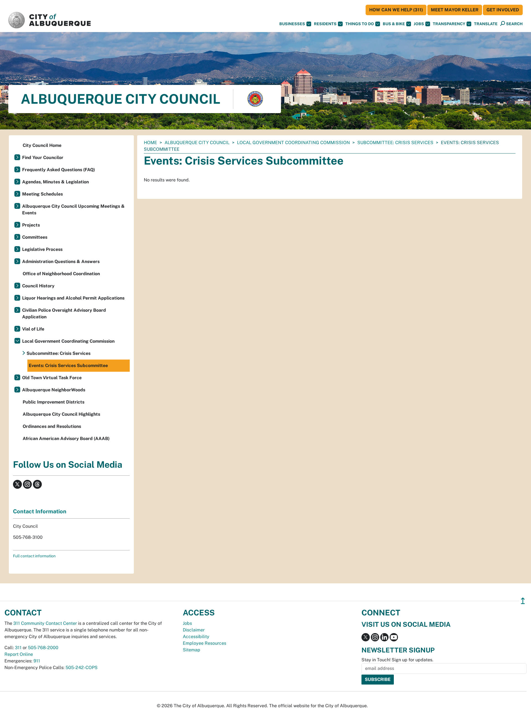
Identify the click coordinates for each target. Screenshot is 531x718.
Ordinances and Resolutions (52, 426)
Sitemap (191, 649)
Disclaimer (194, 630)
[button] (486, 24)
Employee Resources (204, 643)
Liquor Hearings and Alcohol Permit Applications (73, 298)
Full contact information (34, 556)
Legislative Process (42, 249)
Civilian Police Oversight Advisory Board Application (64, 313)
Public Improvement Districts (53, 402)
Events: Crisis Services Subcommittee (68, 365)
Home (150, 142)
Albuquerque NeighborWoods (53, 389)
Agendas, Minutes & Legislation (55, 181)
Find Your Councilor (42, 157)
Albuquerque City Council (197, 142)
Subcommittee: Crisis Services (395, 142)
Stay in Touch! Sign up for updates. (397, 659)
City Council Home (42, 145)
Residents (325, 24)
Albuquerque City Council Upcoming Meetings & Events (73, 209)
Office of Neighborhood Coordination (61, 273)
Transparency (449, 24)
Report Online (18, 654)
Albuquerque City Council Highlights (61, 414)
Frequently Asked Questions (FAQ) (58, 169)
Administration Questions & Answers (61, 261)
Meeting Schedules (42, 194)
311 (18, 647)
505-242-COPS (82, 667)
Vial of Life (33, 329)
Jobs (419, 24)
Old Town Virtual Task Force (52, 377)
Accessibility (196, 636)
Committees (34, 237)
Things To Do (359, 24)
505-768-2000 (43, 647)
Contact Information (39, 511)
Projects (31, 225)
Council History (38, 285)
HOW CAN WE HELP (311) (396, 9)
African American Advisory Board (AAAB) (66, 438)
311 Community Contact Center (45, 623)
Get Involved (502, 9)
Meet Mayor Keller (454, 9)
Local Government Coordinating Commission (293, 142)
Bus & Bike (394, 24)
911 (36, 661)
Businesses (292, 24)
